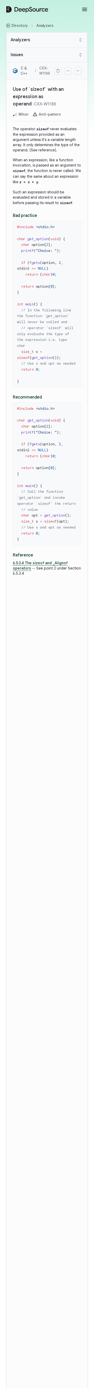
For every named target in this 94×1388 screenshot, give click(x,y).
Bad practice (25, 215)
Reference (23, 555)
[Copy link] (58, 70)
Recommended (27, 397)
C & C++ (24, 71)
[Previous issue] (67, 70)
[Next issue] (77, 70)
